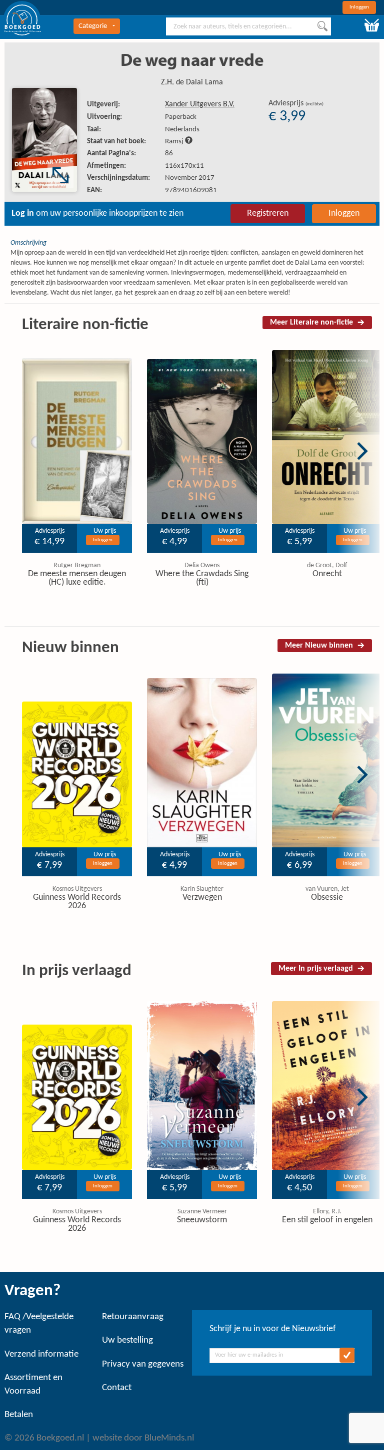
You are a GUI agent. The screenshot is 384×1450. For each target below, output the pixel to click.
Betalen (18, 1415)
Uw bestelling (127, 1340)
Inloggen (359, 7)
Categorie (92, 26)
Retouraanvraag (133, 1317)
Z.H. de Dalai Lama (192, 82)
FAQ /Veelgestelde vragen (39, 1323)
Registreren (267, 213)
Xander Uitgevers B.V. (199, 104)
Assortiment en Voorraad (33, 1384)
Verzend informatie (41, 1354)
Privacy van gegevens (143, 1364)
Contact (117, 1388)
